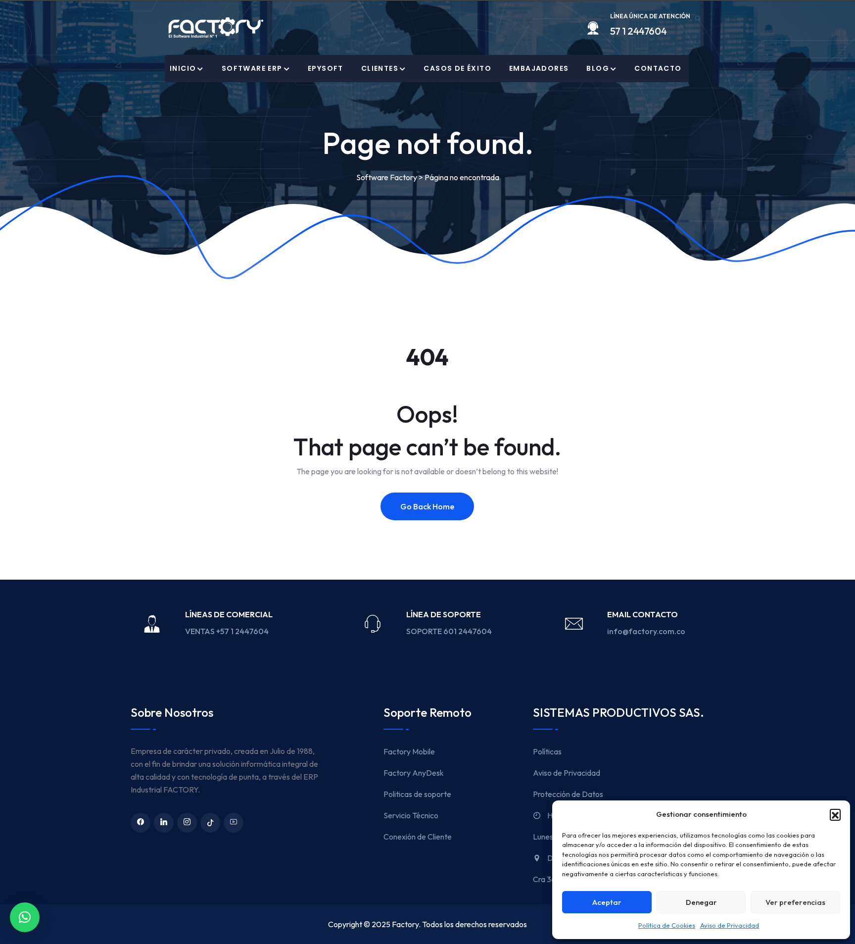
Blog (597, 68)
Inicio (183, 68)
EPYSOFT (325, 68)
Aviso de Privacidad (729, 925)
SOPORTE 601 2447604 (449, 631)
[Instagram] (187, 823)
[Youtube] (233, 823)
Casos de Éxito (457, 68)
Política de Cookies (666, 925)
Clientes (379, 68)
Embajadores (539, 68)
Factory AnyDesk (413, 773)
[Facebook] (140, 823)
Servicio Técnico (410, 815)
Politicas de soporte (417, 794)
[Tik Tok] (210, 823)
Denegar (701, 902)
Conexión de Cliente (417, 837)
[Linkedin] (164, 823)
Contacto (657, 68)
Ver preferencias (795, 902)
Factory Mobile (409, 751)
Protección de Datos (568, 794)
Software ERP (252, 68)
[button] (835, 814)
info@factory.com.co (646, 631)
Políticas (547, 751)
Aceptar (606, 902)
